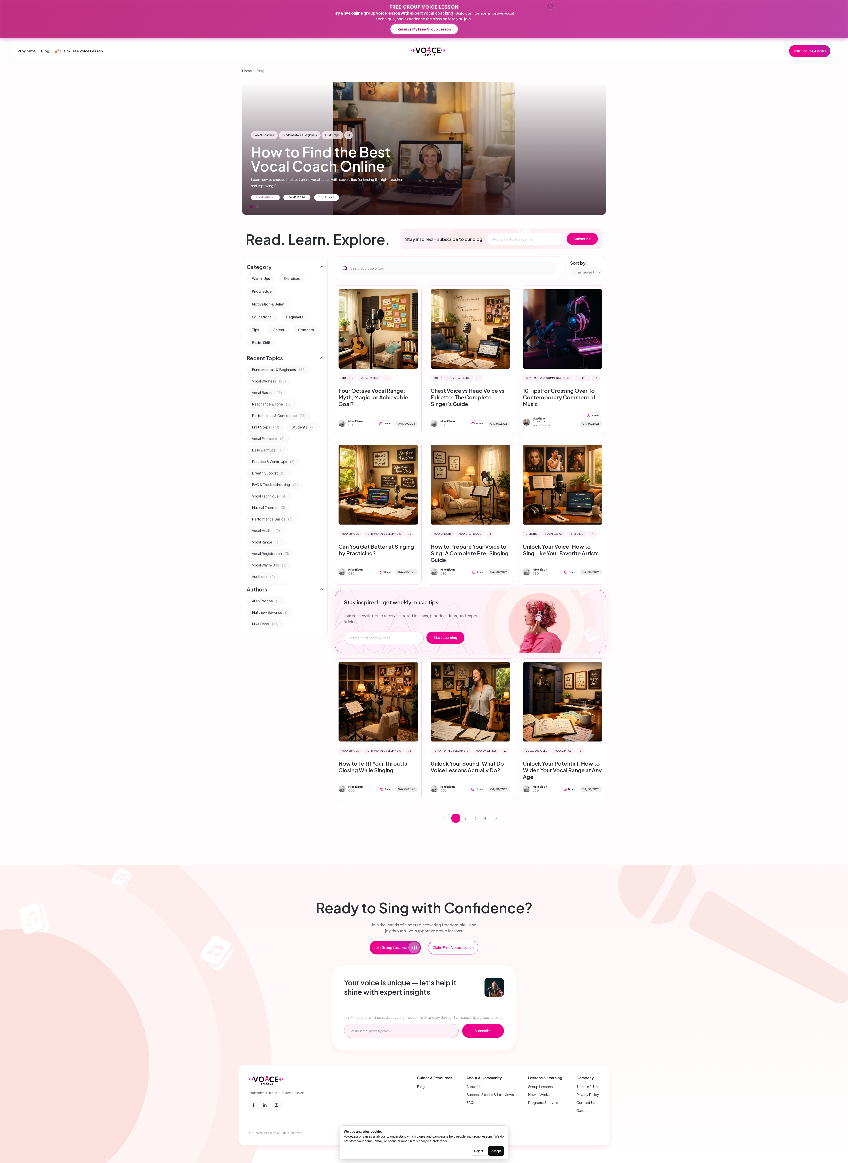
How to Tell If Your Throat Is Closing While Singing (373, 766)
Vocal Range (563, 750)
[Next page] (496, 818)
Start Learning (445, 637)
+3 (409, 534)
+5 (386, 378)
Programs (27, 51)
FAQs (470, 1102)
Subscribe (582, 238)
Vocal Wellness (486, 750)
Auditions (303, 135)
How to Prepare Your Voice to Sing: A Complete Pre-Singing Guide (470, 553)
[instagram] (276, 1105)
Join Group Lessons (809, 51)
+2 (505, 750)
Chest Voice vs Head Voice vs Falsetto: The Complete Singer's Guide (467, 397)
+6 (595, 378)
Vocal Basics (369, 378)
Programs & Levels (543, 1102)
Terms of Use (587, 1086)
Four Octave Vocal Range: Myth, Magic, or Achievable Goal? (373, 397)
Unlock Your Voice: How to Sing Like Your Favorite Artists (561, 549)
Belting (582, 378)
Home (247, 70)
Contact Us (585, 1102)
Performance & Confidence (336, 135)
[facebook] (253, 1105)
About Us (473, 1086)
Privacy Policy (587, 1094)
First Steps (576, 534)
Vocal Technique (469, 534)
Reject (478, 1151)
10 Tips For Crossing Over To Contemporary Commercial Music (559, 397)
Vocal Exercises (536, 750)
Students (347, 378)
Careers (582, 1110)
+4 (489, 534)
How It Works (539, 1094)
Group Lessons (540, 1086)
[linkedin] (265, 1105)
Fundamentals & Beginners (272, 135)
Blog (45, 51)
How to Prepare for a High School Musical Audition (337, 159)
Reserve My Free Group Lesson (424, 29)
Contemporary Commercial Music (548, 378)
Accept (496, 1151)
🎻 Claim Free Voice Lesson (79, 51)
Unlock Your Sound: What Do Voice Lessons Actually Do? (467, 766)
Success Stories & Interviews (490, 1094)
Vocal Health (442, 534)
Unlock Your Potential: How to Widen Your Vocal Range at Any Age (562, 770)
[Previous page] (444, 818)
